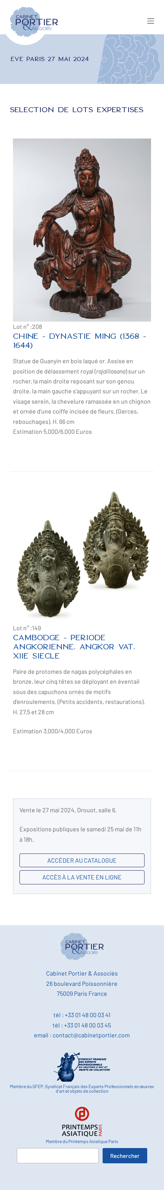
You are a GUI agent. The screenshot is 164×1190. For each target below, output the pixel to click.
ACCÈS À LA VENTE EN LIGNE (82, 877)
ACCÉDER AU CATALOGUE (82, 860)
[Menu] (150, 21)
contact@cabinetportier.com (91, 1035)
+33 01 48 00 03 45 (87, 1025)
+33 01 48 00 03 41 (88, 1014)
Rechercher (125, 1155)
